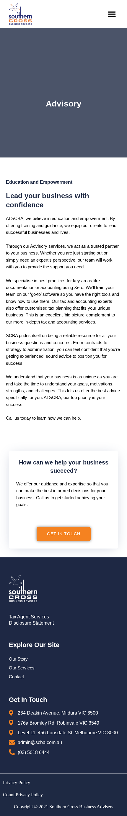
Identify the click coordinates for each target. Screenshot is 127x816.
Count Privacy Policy (23, 794)
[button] (111, 13)
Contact (16, 676)
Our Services (22, 668)
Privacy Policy (16, 782)
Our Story (18, 659)
